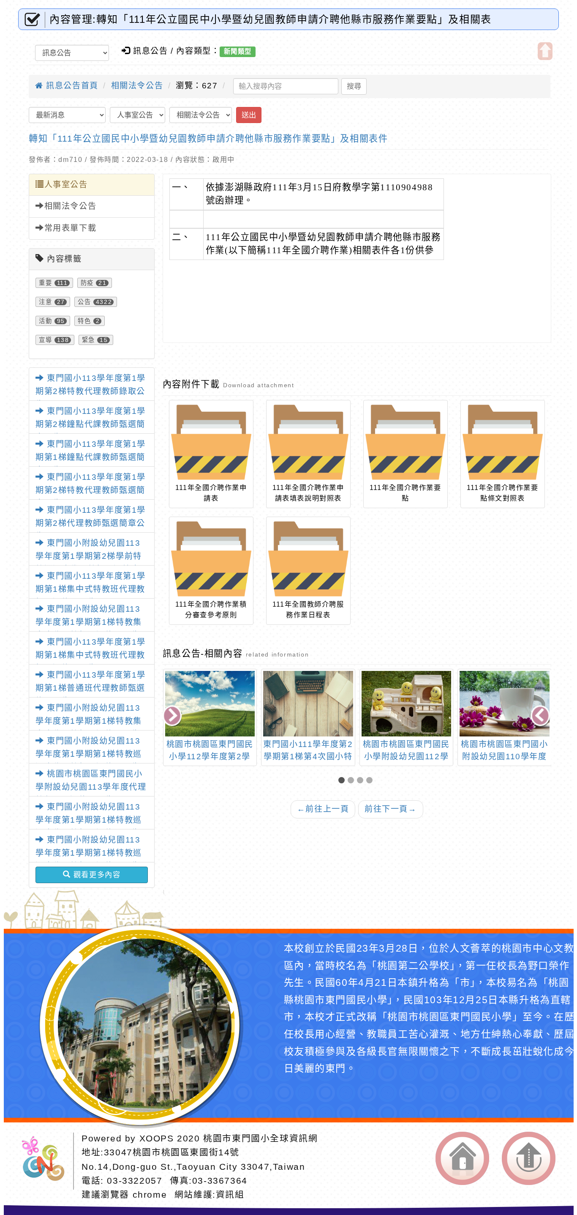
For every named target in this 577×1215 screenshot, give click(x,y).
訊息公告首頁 (71, 85)
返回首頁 (462, 1158)
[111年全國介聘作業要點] (405, 442)
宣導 (45, 340)
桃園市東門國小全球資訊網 (260, 1138)
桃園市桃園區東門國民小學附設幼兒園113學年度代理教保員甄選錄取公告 (90, 786)
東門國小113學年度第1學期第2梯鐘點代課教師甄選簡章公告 (90, 424)
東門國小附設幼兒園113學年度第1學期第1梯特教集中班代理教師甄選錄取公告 (88, 622)
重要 (45, 282)
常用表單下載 (70, 228)
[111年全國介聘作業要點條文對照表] (503, 442)
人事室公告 (66, 184)
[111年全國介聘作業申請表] (211, 442)
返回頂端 (528, 1158)
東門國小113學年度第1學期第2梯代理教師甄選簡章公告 (90, 523)
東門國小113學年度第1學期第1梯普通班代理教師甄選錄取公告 (90, 687)
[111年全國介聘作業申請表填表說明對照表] (308, 442)
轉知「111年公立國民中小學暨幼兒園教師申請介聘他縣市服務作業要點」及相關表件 (208, 138)
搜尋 (354, 86)
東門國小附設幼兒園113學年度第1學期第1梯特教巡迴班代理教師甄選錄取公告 (88, 753)
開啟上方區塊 (545, 51)
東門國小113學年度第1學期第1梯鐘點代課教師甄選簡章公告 (90, 457)
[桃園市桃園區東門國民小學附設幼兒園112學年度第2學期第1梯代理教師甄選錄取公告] (308, 703)
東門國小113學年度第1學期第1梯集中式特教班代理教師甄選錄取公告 (90, 589)
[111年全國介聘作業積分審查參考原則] (211, 559)
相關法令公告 (137, 85)
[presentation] (173, 717)
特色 (84, 320)
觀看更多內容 (95, 874)
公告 (84, 301)
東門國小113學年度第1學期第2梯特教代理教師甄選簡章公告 (90, 490)
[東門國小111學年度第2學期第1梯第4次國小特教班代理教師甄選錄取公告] (210, 703)
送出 (249, 115)
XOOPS (156, 1138)
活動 (45, 320)
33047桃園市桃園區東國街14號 (172, 1152)
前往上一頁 (323, 809)
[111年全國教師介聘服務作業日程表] (308, 559)
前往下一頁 (391, 809)
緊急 (88, 340)
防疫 (87, 282)
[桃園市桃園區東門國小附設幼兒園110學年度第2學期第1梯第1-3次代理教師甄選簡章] (406, 703)
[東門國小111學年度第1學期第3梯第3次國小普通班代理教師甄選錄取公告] (505, 703)
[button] (343, 781)
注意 (45, 301)
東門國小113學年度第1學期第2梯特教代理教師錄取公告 (90, 391)
